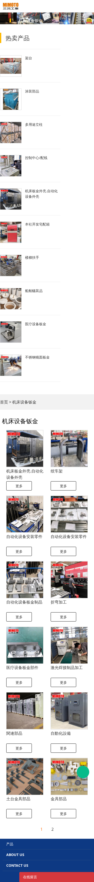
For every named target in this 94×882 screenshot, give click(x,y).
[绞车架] (69, 448)
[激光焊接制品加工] (69, 645)
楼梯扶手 (32, 257)
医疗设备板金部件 (22, 667)
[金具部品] (69, 776)
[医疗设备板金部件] (25, 645)
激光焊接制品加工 (67, 667)
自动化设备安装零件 (24, 536)
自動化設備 (61, 733)
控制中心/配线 (36, 157)
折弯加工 (59, 602)
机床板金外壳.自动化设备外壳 (41, 193)
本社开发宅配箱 (37, 224)
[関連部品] (25, 710)
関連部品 (14, 733)
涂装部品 (32, 91)
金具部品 (59, 799)
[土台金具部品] (25, 776)
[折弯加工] (69, 579)
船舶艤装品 (34, 290)
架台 (28, 58)
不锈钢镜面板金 (37, 357)
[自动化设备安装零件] (25, 514)
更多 (19, 486)
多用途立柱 (34, 124)
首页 (4, 402)
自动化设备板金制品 (24, 602)
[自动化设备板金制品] (25, 579)
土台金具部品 (18, 799)
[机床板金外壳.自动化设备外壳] (25, 448)
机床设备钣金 (24, 402)
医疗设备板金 (35, 324)
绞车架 (57, 471)
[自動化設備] (69, 710)
